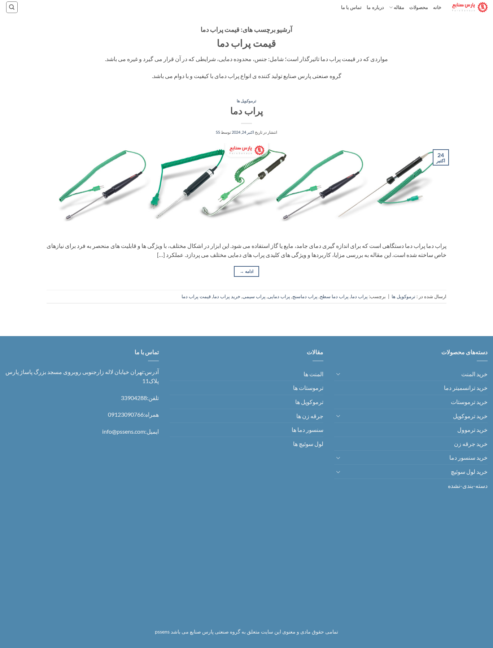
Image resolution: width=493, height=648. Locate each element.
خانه (437, 7)
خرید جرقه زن (471, 443)
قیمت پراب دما (196, 296)
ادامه (246, 271)
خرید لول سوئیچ (469, 471)
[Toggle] (338, 373)
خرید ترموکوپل (470, 415)
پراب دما (246, 110)
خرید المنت (474, 373)
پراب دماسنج (305, 296)
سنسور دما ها (307, 429)
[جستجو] (12, 7)
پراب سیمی (254, 296)
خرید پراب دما (226, 296)
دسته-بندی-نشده (468, 485)
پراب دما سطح (334, 296)
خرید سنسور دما (468, 457)
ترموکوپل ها (246, 100)
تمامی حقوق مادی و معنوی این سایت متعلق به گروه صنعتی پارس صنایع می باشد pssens (246, 631)
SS (218, 132)
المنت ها (313, 373)
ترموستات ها (308, 387)
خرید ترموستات (469, 401)
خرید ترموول (472, 429)
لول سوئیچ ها (308, 443)
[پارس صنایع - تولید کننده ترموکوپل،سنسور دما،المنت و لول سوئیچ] (470, 7)
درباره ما (375, 7)
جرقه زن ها (309, 415)
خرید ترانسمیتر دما (466, 387)
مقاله (399, 7)
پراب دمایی (279, 296)
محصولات (418, 7)
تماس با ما (351, 7)
